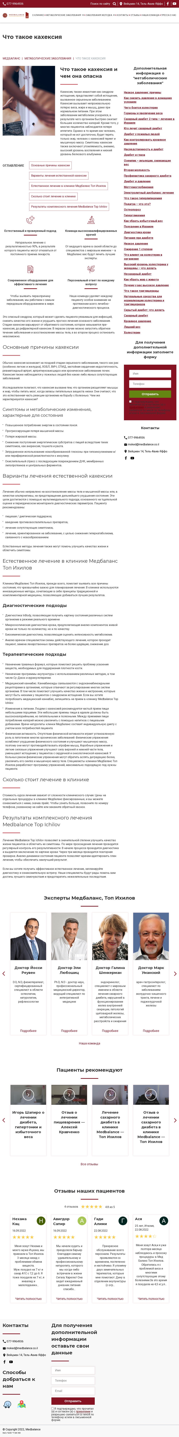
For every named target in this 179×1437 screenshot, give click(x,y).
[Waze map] (7, 1404)
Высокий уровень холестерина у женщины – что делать (146, 266)
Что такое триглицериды (141, 290)
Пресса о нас (168, 15)
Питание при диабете (138, 238)
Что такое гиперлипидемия (143, 198)
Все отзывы (89, 1164)
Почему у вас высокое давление (146, 285)
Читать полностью (28, 1299)
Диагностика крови (137, 232)
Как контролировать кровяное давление (145, 141)
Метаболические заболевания (63, 15)
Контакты (122, 15)
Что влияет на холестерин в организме (143, 256)
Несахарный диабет (138, 274)
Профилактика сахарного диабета (147, 175)
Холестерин (132, 332)
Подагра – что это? (137, 204)
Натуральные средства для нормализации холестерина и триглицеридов (144, 300)
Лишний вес (132, 327)
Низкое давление (136, 243)
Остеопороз (132, 209)
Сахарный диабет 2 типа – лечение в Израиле (149, 120)
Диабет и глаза (134, 155)
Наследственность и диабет (143, 149)
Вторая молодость (137, 170)
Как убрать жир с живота (141, 279)
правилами (136, 407)
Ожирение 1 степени (138, 249)
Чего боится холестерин (141, 107)
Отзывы (135, 15)
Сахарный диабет (136, 315)
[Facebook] (168, 4)
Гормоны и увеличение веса (143, 113)
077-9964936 (15, 3)
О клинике (38, 15)
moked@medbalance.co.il (143, 444)
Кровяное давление (137, 321)
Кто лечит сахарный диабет (143, 128)
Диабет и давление (137, 181)
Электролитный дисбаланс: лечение (149, 192)
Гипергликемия (134, 215)
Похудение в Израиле (138, 226)
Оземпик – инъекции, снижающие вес (147, 162)
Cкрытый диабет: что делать (144, 310)
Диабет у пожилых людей (142, 134)
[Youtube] (174, 4)
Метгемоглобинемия (138, 187)
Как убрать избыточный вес (143, 221)
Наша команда (150, 15)
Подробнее (28, 1031)
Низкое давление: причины (142, 92)
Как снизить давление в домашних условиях (148, 100)
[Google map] (21, 1404)
